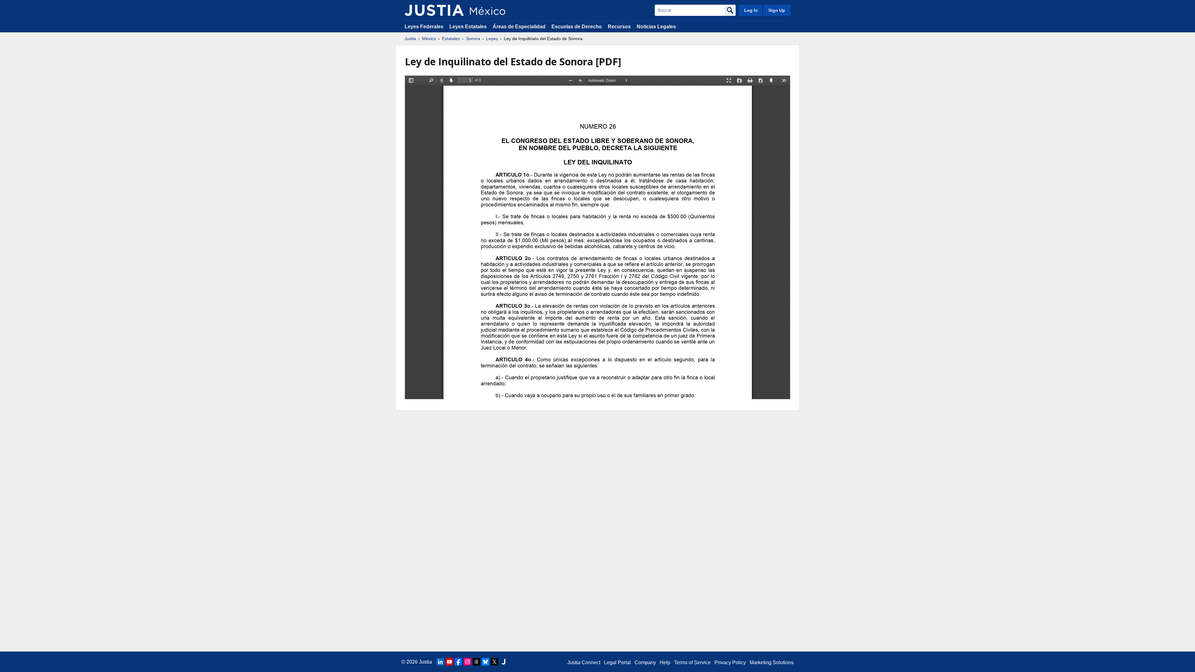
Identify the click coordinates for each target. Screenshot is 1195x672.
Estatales (451, 38)
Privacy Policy (730, 662)
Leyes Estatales (468, 26)
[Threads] (476, 661)
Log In (751, 10)
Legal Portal (617, 662)
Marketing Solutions (772, 662)
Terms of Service (692, 662)
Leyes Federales (424, 26)
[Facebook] (458, 661)
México (429, 38)
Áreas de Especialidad (519, 26)
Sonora (473, 38)
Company (645, 662)
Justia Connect (583, 662)
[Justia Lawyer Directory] (503, 661)
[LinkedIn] (440, 661)
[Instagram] (467, 661)
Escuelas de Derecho (576, 26)
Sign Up (776, 10)
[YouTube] (449, 661)
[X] (494, 661)
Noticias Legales (656, 26)
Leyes (492, 38)
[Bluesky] (485, 661)
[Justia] (434, 10)
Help (665, 662)
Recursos (619, 26)
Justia (410, 38)
